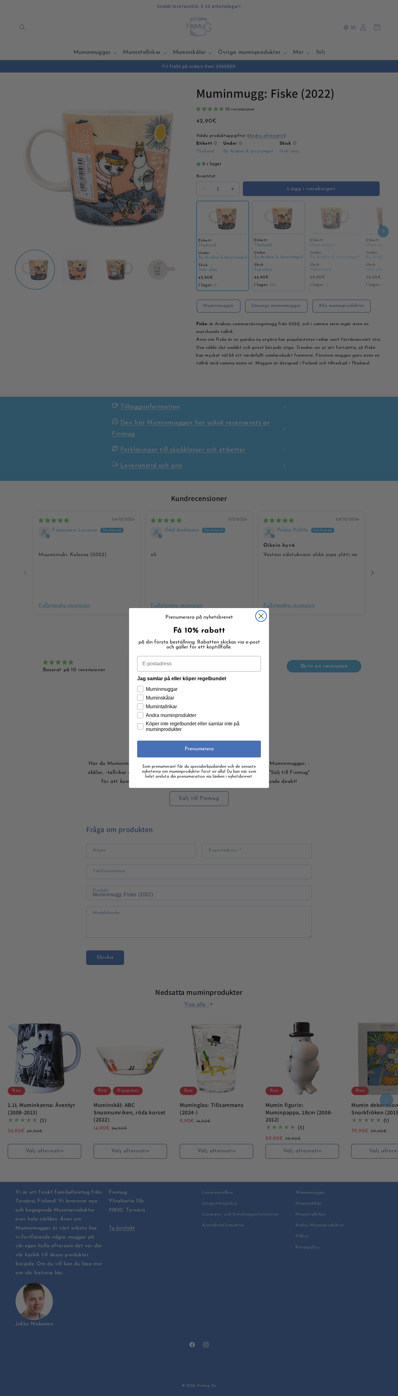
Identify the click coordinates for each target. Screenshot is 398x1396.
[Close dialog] (261, 616)
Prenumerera (199, 749)
